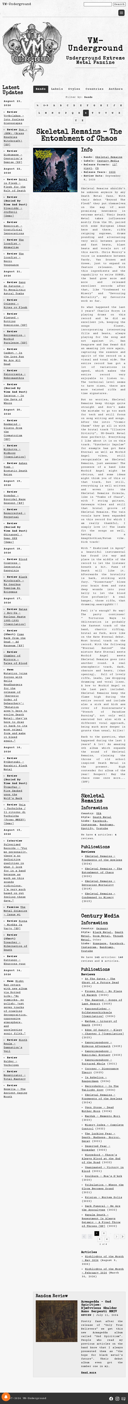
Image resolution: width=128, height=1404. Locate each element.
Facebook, (100, 821)
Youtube (102, 828)
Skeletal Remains (108, 157)
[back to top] (121, 1385)
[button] (121, 13)
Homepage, (100, 943)
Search (119, 4)
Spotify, (88, 828)
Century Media (108, 161)
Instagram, (89, 824)
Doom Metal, (102, 936)
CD (97, 168)
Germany (102, 928)
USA (98, 813)
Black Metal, (103, 932)
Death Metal (102, 817)
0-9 (45, 105)
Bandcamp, (107, 824)
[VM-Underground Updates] (6, 1396)
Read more (88, 1372)
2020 (112, 172)
